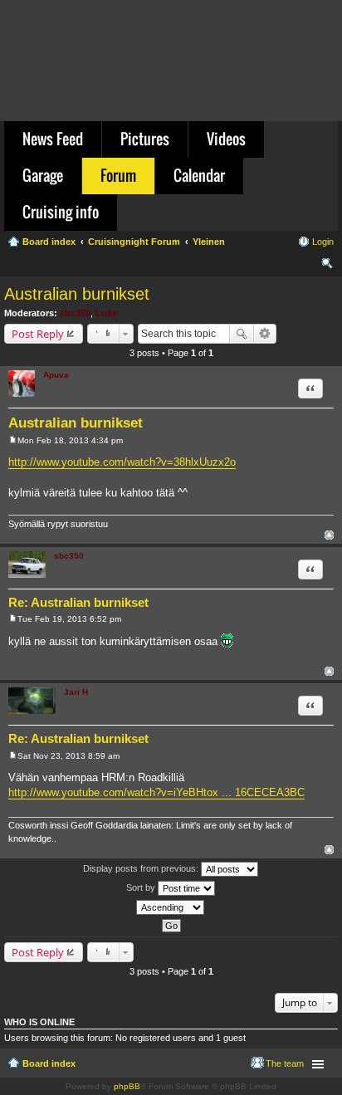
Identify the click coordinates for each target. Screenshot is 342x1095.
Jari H (76, 692)
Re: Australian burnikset (78, 602)
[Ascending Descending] (171, 907)
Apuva (56, 374)
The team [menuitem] (285, 1063)
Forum (118, 175)
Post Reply (38, 333)
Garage (42, 175)
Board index (49, 1063)
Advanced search (265, 334)
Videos (226, 138)
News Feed (52, 138)
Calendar (199, 175)
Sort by (142, 887)
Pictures (144, 138)
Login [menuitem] (323, 242)
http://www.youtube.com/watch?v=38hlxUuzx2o (122, 462)
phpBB (127, 1086)
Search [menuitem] (327, 265)
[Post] (12, 440)
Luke (106, 313)
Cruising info (60, 211)
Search (241, 334)
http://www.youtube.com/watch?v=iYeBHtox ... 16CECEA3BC (156, 792)
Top (329, 535)
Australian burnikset (76, 294)
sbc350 (75, 313)
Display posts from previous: (142, 868)
